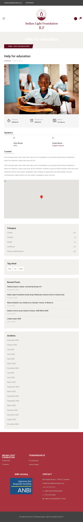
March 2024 (11, 382)
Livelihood (11, 247)
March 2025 (11, 363)
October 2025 (12, 345)
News (21, 269)
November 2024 (13, 368)
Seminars (7, 61)
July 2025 (10, 349)
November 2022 (13, 396)
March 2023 (11, 391)
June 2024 (11, 377)
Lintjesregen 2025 (14, 319)
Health (9, 242)
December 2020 (13, 424)
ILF (15, 269)
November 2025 (13, 340)
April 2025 (11, 359)
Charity (9, 233)
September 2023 (13, 387)
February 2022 (12, 410)
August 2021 (11, 419)
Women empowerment (15, 251)
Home (10, 46)
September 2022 (13, 401)
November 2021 (13, 415)
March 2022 (11, 405)
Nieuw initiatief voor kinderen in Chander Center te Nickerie (30, 303)
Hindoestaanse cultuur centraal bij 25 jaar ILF (24, 287)
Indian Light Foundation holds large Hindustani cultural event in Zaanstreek (35, 295)
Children (10, 237)
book (9, 269)
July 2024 (10, 373)
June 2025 (11, 354)
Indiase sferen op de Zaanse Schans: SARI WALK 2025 (27, 311)
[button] (79, 18)
